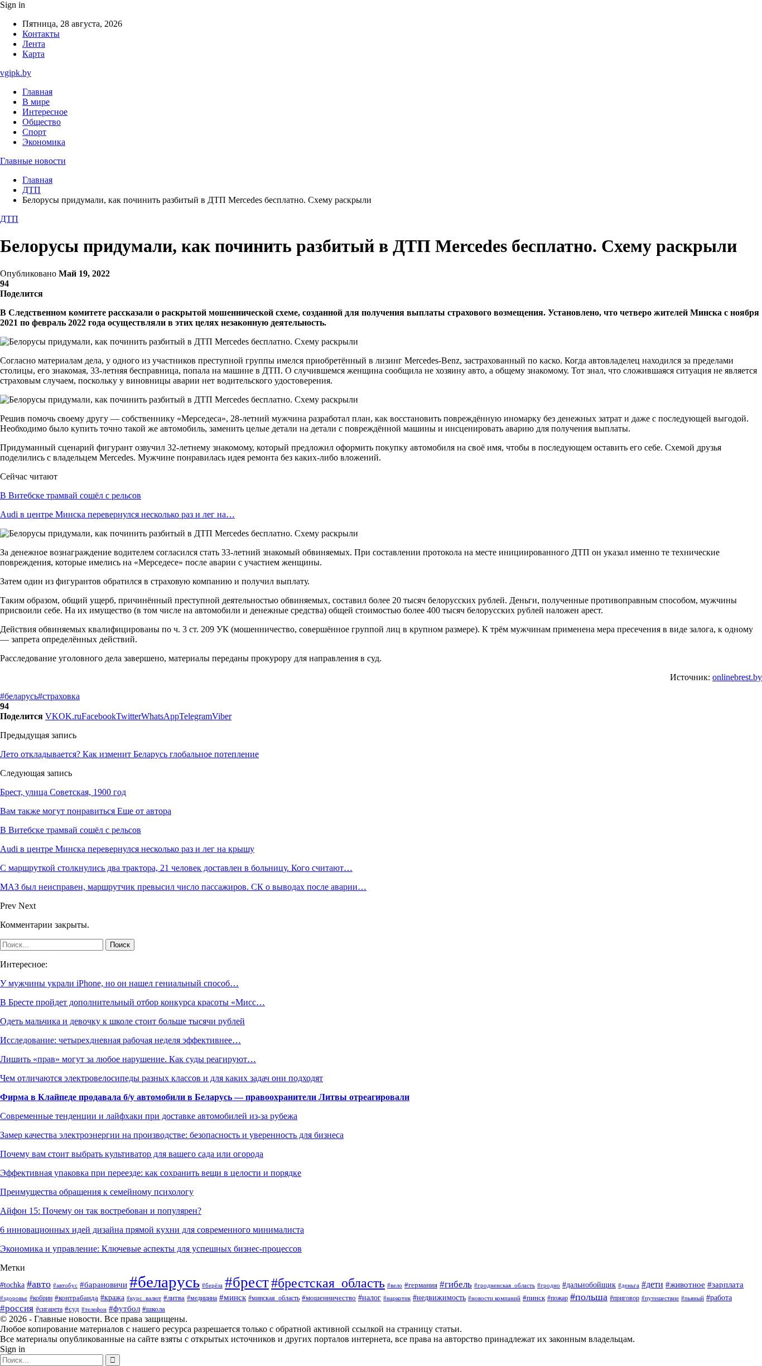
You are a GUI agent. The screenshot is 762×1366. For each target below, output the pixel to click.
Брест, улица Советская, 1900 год (63, 792)
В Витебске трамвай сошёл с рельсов (70, 495)
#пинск (534, 1298)
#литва (174, 1298)
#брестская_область (328, 1282)
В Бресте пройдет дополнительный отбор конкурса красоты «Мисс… (132, 1002)
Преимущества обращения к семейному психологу (97, 1192)
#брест (247, 1282)
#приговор (624, 1298)
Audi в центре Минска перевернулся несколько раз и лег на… (117, 514)
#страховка (59, 696)
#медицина (202, 1298)
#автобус (65, 1285)
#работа (719, 1297)
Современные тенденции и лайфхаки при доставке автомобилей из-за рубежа (148, 1116)
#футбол (124, 1308)
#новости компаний (494, 1298)
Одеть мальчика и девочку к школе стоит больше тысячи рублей (122, 1021)
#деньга (628, 1285)
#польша (588, 1296)
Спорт (34, 132)
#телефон (94, 1309)
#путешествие (660, 1298)
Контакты (41, 33)
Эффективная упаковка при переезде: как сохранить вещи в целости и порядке (150, 1173)
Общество (41, 122)
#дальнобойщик (589, 1285)
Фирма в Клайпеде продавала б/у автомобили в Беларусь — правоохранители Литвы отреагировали (204, 1097)
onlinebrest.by (737, 677)
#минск (232, 1297)
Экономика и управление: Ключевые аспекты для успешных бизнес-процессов (151, 1248)
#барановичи (103, 1284)
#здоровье (13, 1298)
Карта (33, 54)
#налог (369, 1298)
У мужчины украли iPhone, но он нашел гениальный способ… (119, 983)
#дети (652, 1284)
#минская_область (274, 1298)
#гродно (548, 1285)
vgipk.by (15, 72)
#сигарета (49, 1309)
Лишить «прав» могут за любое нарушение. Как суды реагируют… (128, 1059)
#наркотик (397, 1298)
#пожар (557, 1298)
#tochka (12, 1284)
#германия (420, 1285)
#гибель (456, 1284)
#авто (39, 1284)
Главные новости (33, 161)
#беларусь (19, 696)
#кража (112, 1298)
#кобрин (41, 1298)
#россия (16, 1308)
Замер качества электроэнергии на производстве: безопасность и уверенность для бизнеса (172, 1135)
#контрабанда (76, 1298)
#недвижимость (439, 1298)
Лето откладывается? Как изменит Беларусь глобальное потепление (129, 754)
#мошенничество (329, 1298)
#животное (685, 1284)
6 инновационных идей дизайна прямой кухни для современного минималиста (152, 1229)
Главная (37, 91)
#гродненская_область (504, 1285)
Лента (33, 44)
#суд (72, 1309)
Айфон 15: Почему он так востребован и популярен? (100, 1210)
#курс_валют (144, 1298)
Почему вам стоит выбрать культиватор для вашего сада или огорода (131, 1154)
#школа (153, 1309)
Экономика (43, 142)
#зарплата (725, 1284)
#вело (394, 1285)
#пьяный (692, 1298)
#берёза (212, 1285)
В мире (36, 101)
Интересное (44, 112)
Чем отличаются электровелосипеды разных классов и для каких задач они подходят (161, 1078)
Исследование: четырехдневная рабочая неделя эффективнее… (120, 1040)
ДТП (9, 219)
